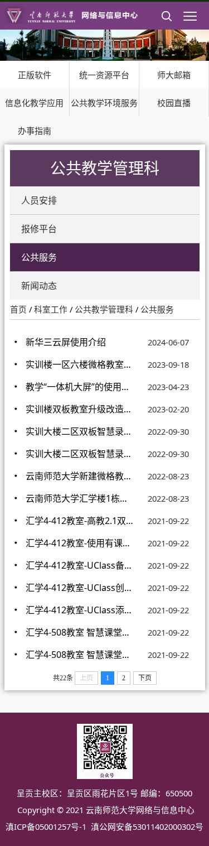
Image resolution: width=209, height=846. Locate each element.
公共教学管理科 (104, 309)
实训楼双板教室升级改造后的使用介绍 (79, 409)
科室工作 (50, 309)
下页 (145, 678)
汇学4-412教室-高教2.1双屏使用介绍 (79, 521)
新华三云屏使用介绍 (66, 342)
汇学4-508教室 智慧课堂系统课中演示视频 (79, 654)
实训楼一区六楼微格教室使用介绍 (79, 364)
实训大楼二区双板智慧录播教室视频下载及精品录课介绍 (79, 431)
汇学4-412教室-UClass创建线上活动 (79, 587)
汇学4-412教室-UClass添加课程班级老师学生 (79, 610)
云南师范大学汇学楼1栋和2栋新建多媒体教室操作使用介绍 (79, 498)
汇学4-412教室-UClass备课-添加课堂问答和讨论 (79, 565)
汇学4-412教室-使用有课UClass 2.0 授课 (79, 543)
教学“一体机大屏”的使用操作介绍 (79, 387)
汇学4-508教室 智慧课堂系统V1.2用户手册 (79, 632)
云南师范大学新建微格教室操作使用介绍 (79, 476)
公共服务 (39, 257)
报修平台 (39, 229)
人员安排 (39, 200)
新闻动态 (39, 286)
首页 (18, 309)
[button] (167, 25)
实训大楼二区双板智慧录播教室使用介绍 (79, 454)
